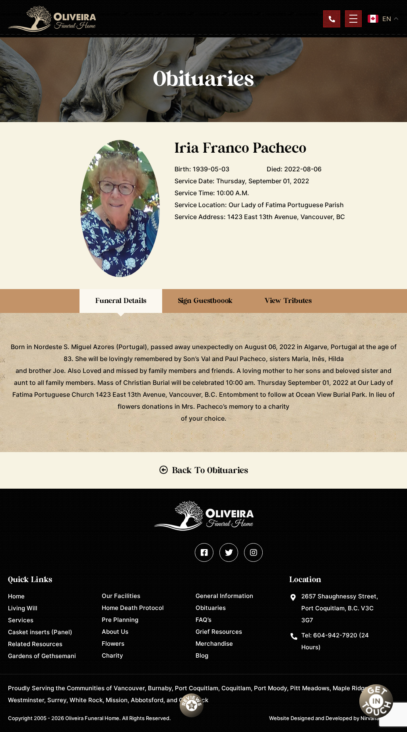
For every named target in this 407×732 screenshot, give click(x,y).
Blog (202, 655)
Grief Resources (219, 631)
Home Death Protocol (133, 608)
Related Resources (35, 644)
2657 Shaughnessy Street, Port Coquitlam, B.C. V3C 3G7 (339, 608)
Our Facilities (121, 596)
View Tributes (288, 301)
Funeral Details (120, 301)
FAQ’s (203, 619)
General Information (224, 596)
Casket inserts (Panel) (40, 632)
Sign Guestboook (205, 301)
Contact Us (331, 18)
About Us (115, 631)
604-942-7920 (335, 635)
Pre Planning (120, 619)
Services (20, 620)
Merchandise (214, 643)
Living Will (22, 608)
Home (16, 596)
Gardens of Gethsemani (42, 656)
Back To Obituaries (210, 470)
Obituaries (211, 608)
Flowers (113, 643)
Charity (112, 655)
